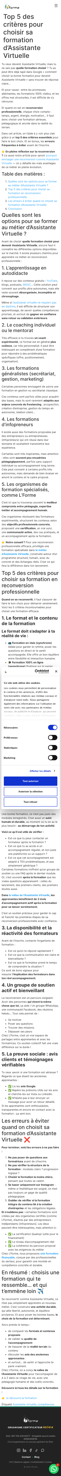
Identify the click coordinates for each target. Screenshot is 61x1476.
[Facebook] (30, 1451)
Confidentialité (37, 1462)
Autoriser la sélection (30, 791)
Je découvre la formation (21, 1398)
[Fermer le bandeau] (56, 671)
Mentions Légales (21, 1462)
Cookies (48, 1462)
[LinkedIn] (24, 1451)
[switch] (52, 737)
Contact (26, 1457)
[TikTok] (36, 1451)
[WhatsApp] (42, 1451)
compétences (46, 1404)
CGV (11, 1462)
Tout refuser (30, 801)
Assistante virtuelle (24, 1404)
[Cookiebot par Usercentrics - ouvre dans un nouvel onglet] (36, 671)
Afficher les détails (40, 770)
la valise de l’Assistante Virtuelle (29, 895)
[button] (54, 1469)
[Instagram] (18, 1451)
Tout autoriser (31, 781)
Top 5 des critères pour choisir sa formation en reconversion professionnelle (29, 193)
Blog (36, 1457)
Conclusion (15, 208)
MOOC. (27, 284)
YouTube (52, 280)
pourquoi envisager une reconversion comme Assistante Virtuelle (30, 159)
